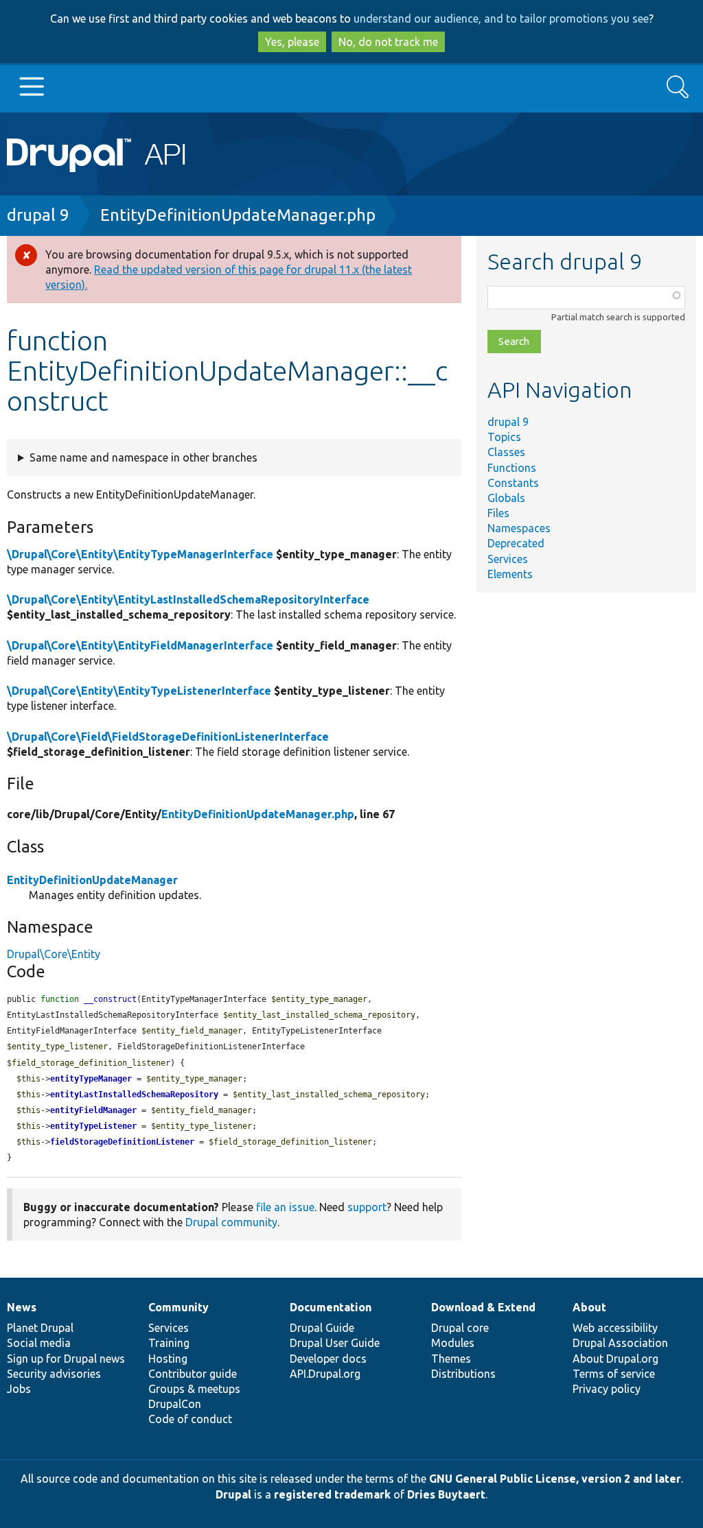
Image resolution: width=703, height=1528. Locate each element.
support (367, 1207)
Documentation (330, 1307)
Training (168, 1343)
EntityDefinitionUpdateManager (92, 880)
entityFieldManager (93, 1110)
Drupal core (460, 1328)
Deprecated (515, 543)
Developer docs (328, 1358)
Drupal (233, 1494)
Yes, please (292, 42)
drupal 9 (38, 215)
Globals (506, 498)
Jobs (19, 1389)
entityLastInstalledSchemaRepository (134, 1094)
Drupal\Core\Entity (53, 954)
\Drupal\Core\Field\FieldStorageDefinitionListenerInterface (168, 736)
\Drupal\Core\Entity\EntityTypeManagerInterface (140, 554)
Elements (510, 574)
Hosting (167, 1358)
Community (178, 1307)
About (589, 1307)
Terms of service (614, 1374)
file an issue (285, 1207)
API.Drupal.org (325, 1374)
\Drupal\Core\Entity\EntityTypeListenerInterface (139, 690)
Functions (511, 468)
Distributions (463, 1374)
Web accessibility (615, 1328)
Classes (506, 452)
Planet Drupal (40, 1328)
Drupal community (231, 1222)
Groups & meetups (194, 1389)
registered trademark (332, 1494)
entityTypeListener (93, 1126)
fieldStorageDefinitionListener (122, 1142)
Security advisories (54, 1374)
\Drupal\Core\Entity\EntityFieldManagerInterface (140, 645)
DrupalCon (174, 1404)
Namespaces (519, 528)
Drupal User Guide (335, 1343)
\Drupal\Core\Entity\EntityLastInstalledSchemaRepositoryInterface (188, 599)
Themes (451, 1358)
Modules (452, 1343)
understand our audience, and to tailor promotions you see (501, 18)
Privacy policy (607, 1389)
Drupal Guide (322, 1328)
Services (507, 559)
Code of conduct (190, 1419)
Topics (504, 437)
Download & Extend (483, 1307)
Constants (513, 483)
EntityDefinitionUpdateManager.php (238, 215)
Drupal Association (620, 1343)
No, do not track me (388, 42)
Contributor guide (192, 1374)
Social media (39, 1343)
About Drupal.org (615, 1358)
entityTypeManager (91, 1079)
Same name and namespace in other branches (143, 457)
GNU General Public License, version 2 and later (555, 1478)
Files (498, 513)
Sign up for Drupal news (66, 1358)
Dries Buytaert (446, 1494)
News (21, 1307)
